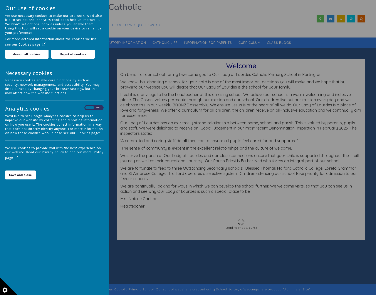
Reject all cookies (73, 54)
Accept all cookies (26, 54)
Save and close (20, 175)
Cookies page (29, 44)
